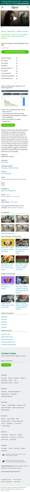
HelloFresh (4, 317)
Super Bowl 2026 (6, 407)
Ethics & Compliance (6, 481)
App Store (4, 191)
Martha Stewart (6, 196)
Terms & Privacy (17, 479)
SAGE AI (16, 383)
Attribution (14, 394)
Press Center (5, 437)
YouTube (15, 168)
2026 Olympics (5, 410)
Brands (10, 378)
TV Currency (17, 423)
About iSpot (4, 435)
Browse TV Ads (21, 405)
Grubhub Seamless (7, 339)
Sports (10, 380)
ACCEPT (7, 490)
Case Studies (11, 419)
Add (8, 194)
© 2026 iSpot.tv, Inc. (6, 479)
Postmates (4, 162)
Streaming (4, 380)
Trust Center (17, 481)
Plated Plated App (7, 337)
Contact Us (13, 437)
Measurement (5, 394)
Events (3, 423)
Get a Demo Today (8, 125)
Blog (17, 419)
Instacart (4, 325)
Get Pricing (13, 439)
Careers (19, 435)
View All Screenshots (7, 233)
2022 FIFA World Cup (18, 407)
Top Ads (3, 405)
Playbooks (9, 423)
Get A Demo (6, 365)
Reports (3, 419)
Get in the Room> (23, 3)
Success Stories (5, 421)
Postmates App (6, 174)
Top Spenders (11, 405)
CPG (15, 380)
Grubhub (4, 327)
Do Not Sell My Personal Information (10, 471)
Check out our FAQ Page (15, 208)
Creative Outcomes (17, 421)
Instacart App (5, 334)
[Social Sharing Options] (2, 28)
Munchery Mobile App (8, 342)
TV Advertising (5, 426)
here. (19, 468)
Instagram (4, 451)
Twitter (10, 168)
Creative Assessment (14, 391)
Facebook (4, 168)
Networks (16, 378)
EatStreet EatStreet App (8, 345)
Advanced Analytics (7, 396)
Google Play (12, 191)
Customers (12, 435)
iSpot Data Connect (7, 383)
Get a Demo (4, 439)
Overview (4, 378)
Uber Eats (4, 319)
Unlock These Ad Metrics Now (15, 52)
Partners (20, 437)
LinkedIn (23, 448)
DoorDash (4, 322)
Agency (23, 378)
